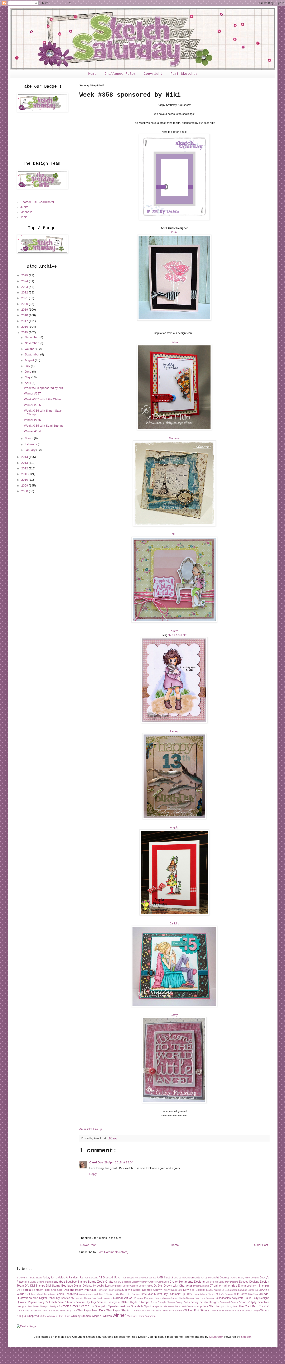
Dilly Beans (116, 1285)
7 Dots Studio (35, 1277)
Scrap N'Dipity (248, 1302)
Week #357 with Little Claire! (43, 399)
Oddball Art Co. (123, 1298)
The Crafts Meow (50, 1310)
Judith (24, 207)
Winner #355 (32, 419)
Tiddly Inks (216, 1310)
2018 (25, 315)
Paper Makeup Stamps (166, 1298)
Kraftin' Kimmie (213, 1290)
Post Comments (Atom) (112, 1252)
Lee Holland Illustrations (43, 1294)
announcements (189, 1277)
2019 (25, 309)
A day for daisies (54, 1277)
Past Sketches (184, 74)
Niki (174, 534)
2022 (25, 292)
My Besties (63, 1298)
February (31, 444)
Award (234, 1277)
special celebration (164, 1306)
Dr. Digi (158, 1285)
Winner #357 (32, 393)
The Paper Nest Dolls (91, 1310)
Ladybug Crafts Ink (248, 1290)
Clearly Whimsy (140, 1282)
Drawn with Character (178, 1285)
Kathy (174, 630)
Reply (93, 1174)
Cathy (174, 1014)
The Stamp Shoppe (160, 1310)
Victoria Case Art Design (247, 1310)
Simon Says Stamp (74, 1306)
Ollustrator (216, 1336)
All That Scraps (126, 1277)
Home (92, 74)
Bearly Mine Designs (248, 1277)
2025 (25, 275)
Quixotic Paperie (27, 1302)
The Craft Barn (248, 1306)
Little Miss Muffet (151, 1294)
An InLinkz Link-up (90, 1129)
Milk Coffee (240, 1294)
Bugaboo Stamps (76, 1281)
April (28, 382)
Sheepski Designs (49, 1306)
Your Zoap (150, 1316)
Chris (174, 232)
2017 (25, 321)
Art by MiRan (207, 1277)
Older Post (261, 1244)
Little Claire (120, 1294)
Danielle (174, 923)
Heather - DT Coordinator (37, 202)
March (29, 438)
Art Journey (222, 1277)
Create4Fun (212, 1282)
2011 (24, 474)
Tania (24, 217)
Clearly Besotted (122, 1282)
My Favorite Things (81, 1298)
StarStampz (216, 1306)
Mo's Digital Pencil (44, 1298)
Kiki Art (167, 1290)
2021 (25, 298)
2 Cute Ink (22, 1277)
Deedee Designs (249, 1281)
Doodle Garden (130, 1285)
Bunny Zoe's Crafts (100, 1281)
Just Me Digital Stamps (136, 1289)
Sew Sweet (33, 1306)
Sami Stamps (66, 1302)
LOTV (189, 1294)
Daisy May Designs (228, 1282)
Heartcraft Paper (105, 1290)
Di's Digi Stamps (35, 1285)
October (30, 348)
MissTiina (253, 1294)
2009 (25, 485)
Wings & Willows (102, 1316)
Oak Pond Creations (102, 1298)
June (28, 371)
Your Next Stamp (135, 1316)
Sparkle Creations (119, 1306)
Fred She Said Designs (58, 1289)
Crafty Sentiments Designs (187, 1281)
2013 (25, 462)
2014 (25, 457)
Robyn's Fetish (47, 1302)
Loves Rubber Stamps (204, 1294)
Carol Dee (96, 1162)
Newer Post (88, 1244)
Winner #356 (32, 405)
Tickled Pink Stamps (197, 1310)
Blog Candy (30, 1282)
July (28, 366)
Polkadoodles (222, 1298)
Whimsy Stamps (81, 1316)
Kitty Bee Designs (194, 1289)
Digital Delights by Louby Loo (91, 1285)
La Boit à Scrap (229, 1290)
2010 (25, 479)
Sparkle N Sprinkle (142, 1306)
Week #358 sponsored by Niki (43, 387)
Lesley (174, 731)
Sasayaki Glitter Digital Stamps (128, 1302)
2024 (25, 281)
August (30, 360)
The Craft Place (33, 1310)
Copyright (153, 74)
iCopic (118, 1290)
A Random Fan (75, 1277)
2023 (25, 286)
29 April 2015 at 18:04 (118, 1162)
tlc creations (228, 1310)
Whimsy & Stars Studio (58, 1316)
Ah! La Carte (91, 1277)
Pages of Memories (144, 1298)
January (30, 449)
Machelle (26, 212)
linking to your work (88, 1294)
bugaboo (59, 1281)
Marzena (174, 438)
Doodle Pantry (146, 1285)
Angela (174, 827)
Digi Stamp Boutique (59, 1285)
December (32, 337)
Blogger (246, 1336)
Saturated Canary (229, 1302)
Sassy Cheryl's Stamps (162, 1302)
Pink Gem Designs (204, 1298)
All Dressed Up (108, 1277)
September (32, 354)
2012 (25, 468)
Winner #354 (32, 431)
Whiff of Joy (40, 1316)
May (28, 377)
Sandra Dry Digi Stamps (91, 1302)
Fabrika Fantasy (31, 1289)
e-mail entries (228, 1285)
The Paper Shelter (118, 1310)
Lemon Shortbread (67, 1294)
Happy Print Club (85, 1289)
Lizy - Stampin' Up (174, 1294)
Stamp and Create (184, 1306)
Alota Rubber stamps (145, 1277)
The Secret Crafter (140, 1310)
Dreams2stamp (201, 1285)
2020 (25, 304)
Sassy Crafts (183, 1302)
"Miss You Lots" (178, 635)
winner (119, 1315)
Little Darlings (133, 1294)
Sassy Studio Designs (205, 1302)
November (32, 343)
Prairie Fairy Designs (256, 1298)
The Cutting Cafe (68, 1310)
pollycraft (237, 1298)
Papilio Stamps (186, 1298)
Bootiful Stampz (45, 1282)
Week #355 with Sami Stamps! (44, 425)
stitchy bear (232, 1306)
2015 (25, 332)
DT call (213, 1285)
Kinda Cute (176, 1290)
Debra (174, 342)
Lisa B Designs (106, 1294)
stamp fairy (201, 1306)
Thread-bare (177, 1310)
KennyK (158, 1289)
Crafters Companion (158, 1282)
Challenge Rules (120, 74)
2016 (25, 326)
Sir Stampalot (99, 1306)
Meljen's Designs (224, 1294)
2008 (25, 491)
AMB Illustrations (167, 1277)
